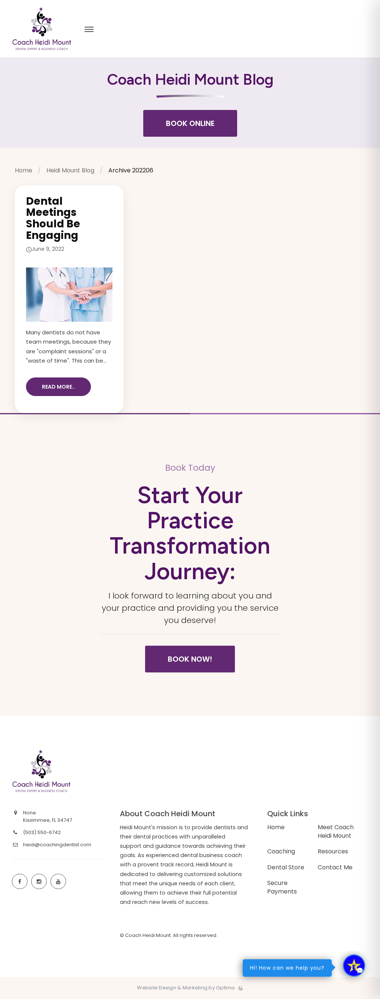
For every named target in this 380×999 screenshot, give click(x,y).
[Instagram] (39, 881)
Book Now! (190, 659)
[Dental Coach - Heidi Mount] (42, 55)
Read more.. (58, 386)
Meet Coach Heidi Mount (336, 831)
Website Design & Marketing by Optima (186, 988)
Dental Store (285, 867)
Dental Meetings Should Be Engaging (53, 218)
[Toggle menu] (89, 30)
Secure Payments (282, 887)
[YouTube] (58, 881)
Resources (333, 851)
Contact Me (335, 867)
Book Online (190, 123)
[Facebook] (19, 881)
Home (23, 170)
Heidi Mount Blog (70, 170)
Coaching (281, 851)
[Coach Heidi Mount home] (68, 772)
